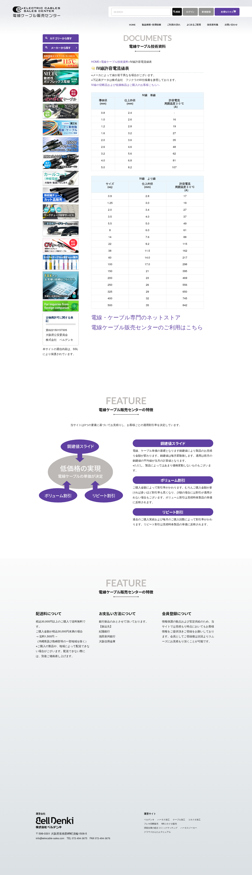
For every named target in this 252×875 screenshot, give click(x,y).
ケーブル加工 (179, 819)
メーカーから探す (60, 48)
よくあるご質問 (194, 24)
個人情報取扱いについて (142, 785)
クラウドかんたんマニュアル (157, 831)
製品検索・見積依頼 (151, 24)
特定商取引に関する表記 (109, 785)
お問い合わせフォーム (175, 735)
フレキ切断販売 (151, 823)
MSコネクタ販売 (169, 823)
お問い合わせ (231, 24)
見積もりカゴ (228, 11)
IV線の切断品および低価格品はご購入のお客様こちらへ (125, 85)
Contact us (201, 777)
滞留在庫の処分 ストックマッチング (160, 827)
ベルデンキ (149, 819)
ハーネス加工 (163, 819)
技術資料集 (212, 24)
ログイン (190, 11)
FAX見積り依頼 (163, 777)
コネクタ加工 (194, 819)
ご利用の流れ (173, 24)
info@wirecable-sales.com (185, 745)
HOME (132, 24)
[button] (61, 361)
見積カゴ (145, 777)
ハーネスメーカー (189, 827)
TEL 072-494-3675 (77, 838)
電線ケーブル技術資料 (114, 62)
